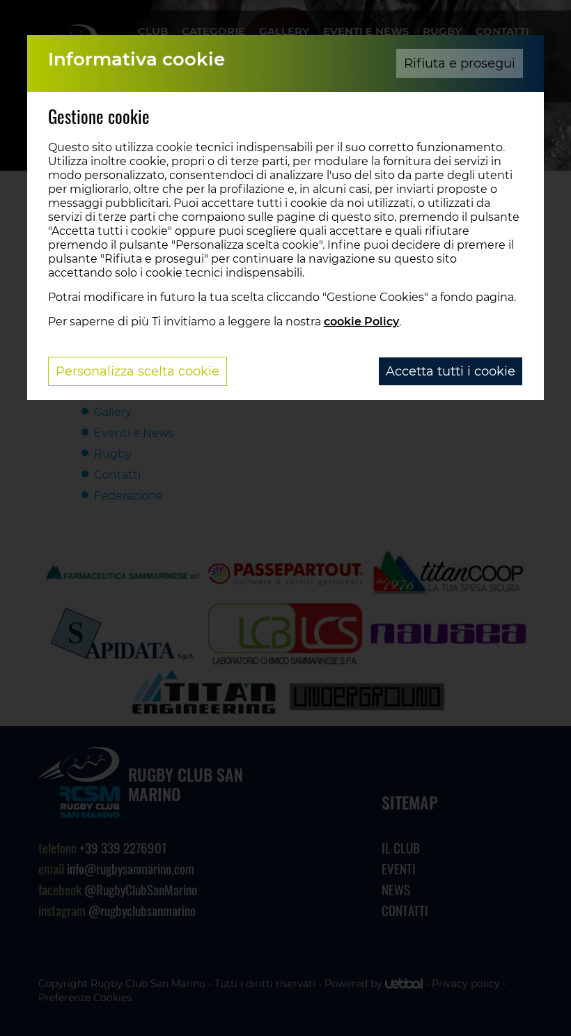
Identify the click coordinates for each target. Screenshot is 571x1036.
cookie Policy (361, 321)
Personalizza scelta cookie (137, 371)
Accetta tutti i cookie (450, 371)
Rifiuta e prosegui (459, 63)
